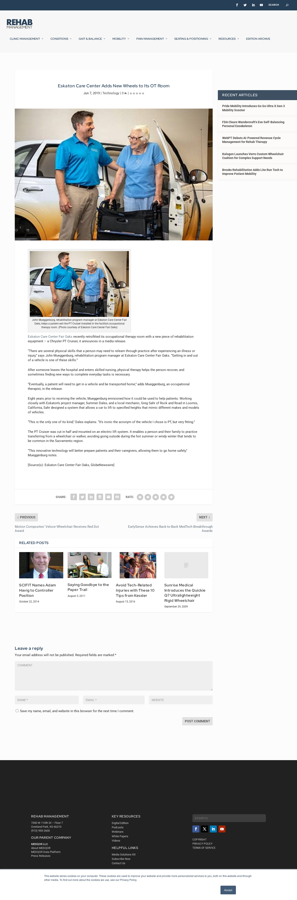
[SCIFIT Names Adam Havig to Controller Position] (41, 565)
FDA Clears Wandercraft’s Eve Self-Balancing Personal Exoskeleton (253, 124)
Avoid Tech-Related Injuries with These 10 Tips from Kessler (135, 590)
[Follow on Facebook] (195, 829)
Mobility (119, 39)
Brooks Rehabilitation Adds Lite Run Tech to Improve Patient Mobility (252, 171)
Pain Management (150, 39)
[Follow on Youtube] (222, 829)
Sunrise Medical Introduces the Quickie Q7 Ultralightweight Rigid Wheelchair (185, 593)
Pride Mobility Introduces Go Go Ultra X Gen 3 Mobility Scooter (253, 108)
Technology (110, 93)
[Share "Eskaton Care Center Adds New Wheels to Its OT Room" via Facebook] (73, 497)
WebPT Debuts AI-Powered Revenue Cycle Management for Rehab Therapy (251, 140)
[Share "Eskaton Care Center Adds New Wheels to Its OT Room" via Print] (117, 497)
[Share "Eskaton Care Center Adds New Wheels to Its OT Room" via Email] (108, 497)
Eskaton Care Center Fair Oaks (50, 337)
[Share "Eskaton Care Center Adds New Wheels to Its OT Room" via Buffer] (99, 497)
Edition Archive (258, 39)
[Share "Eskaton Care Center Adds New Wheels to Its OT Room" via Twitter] (82, 497)
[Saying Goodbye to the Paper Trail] (90, 565)
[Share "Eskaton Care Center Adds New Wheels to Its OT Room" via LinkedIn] (91, 497)
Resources (227, 39)
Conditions (59, 39)
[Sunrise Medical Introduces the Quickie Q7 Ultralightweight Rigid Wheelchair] (186, 565)
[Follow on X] (204, 829)
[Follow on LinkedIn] (213, 829)
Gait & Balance (90, 39)
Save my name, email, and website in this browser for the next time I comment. (77, 711)
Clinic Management (25, 39)
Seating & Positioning (191, 39)
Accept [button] (228, 890)
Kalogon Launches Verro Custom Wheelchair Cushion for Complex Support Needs (253, 156)
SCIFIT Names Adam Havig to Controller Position (37, 590)
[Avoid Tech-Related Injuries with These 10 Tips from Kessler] (138, 565)
